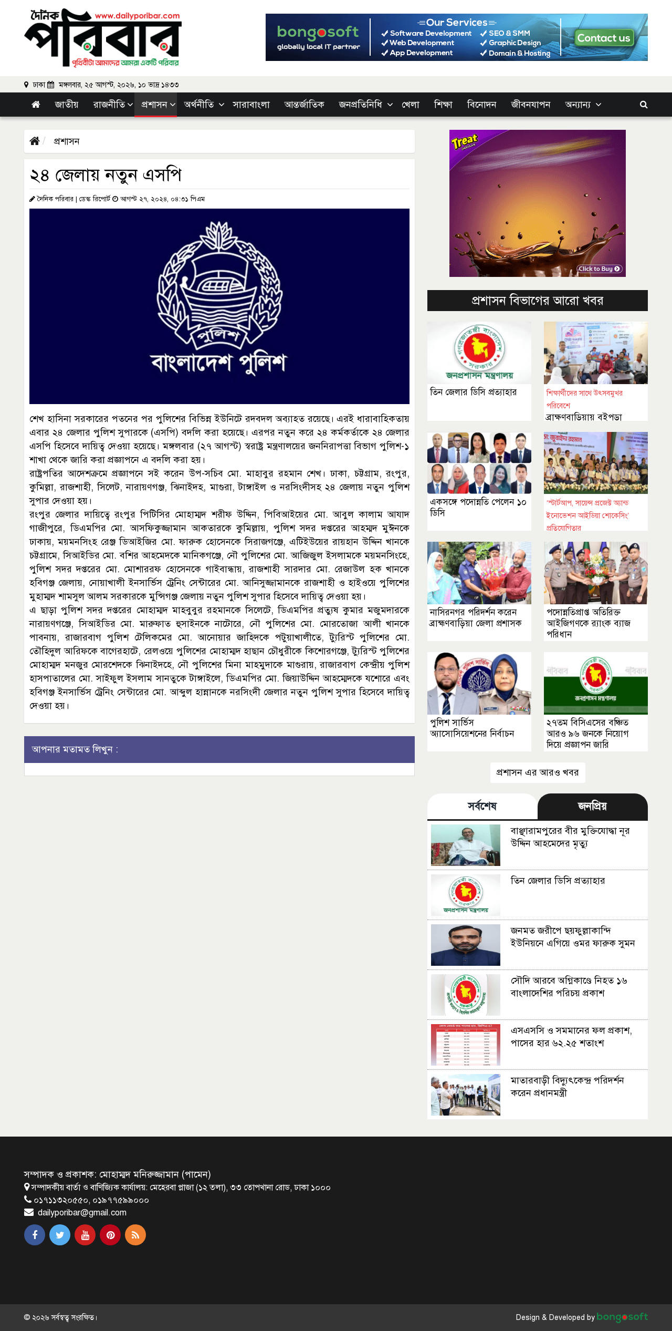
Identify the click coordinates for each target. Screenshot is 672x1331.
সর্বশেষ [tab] (482, 806)
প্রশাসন (65, 141)
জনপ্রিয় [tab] (593, 806)
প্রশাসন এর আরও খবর (538, 772)
